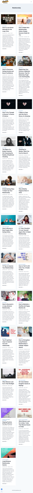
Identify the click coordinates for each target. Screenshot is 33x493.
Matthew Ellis (21, 36)
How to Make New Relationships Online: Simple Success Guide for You (24, 31)
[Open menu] (31, 1)
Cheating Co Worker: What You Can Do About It (24, 151)
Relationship (4, 67)
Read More (4, 48)
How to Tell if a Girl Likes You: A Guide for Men (24, 267)
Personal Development (6, 419)
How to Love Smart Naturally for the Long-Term (7, 29)
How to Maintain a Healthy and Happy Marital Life (24, 306)
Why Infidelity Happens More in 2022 (24, 190)
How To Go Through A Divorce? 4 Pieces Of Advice (8, 114)
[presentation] (8, 19)
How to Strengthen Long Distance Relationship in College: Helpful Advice (24, 343)
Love (22, 419)
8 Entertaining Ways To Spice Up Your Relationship (8, 190)
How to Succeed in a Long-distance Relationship (7, 306)
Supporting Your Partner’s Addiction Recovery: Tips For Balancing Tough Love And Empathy (24, 73)
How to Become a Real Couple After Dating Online (7, 230)
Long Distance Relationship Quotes (6, 463)
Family (20, 380)
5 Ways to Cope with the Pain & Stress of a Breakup (24, 114)
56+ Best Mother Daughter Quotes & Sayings (24, 383)
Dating (3, 226)
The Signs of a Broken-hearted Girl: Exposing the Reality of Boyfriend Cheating (8, 153)
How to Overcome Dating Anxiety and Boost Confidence (8, 71)
